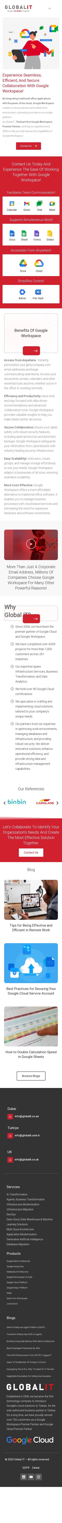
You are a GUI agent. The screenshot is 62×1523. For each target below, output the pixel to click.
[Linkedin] (23, 1477)
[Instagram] (38, 1477)
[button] (50, 9)
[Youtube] (31, 1477)
